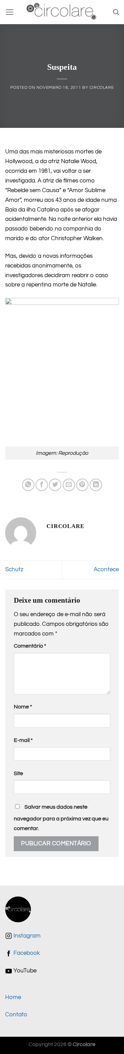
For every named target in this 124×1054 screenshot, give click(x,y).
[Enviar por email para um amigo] (69, 485)
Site (18, 773)
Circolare (102, 87)
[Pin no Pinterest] (82, 485)
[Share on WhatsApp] (28, 485)
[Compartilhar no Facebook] (41, 485)
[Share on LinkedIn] (96, 485)
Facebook (26, 953)
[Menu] (9, 12)
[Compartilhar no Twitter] (55, 485)
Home (13, 997)
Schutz (14, 569)
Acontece (106, 569)
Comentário (30, 646)
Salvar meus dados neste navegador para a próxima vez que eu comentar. (61, 817)
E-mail (23, 740)
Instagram (26, 936)
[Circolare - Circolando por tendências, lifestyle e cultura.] (62, 12)
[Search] (116, 12)
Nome (23, 706)
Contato (16, 1014)
